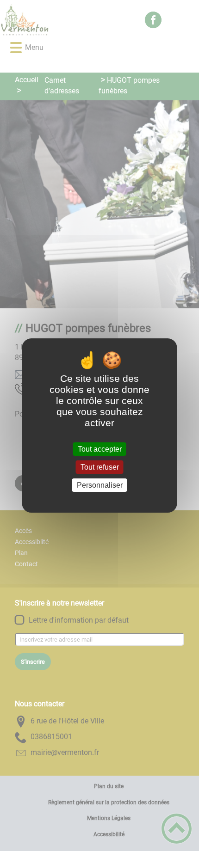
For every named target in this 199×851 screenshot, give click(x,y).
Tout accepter (100, 449)
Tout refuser (100, 467)
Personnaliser (100, 485)
